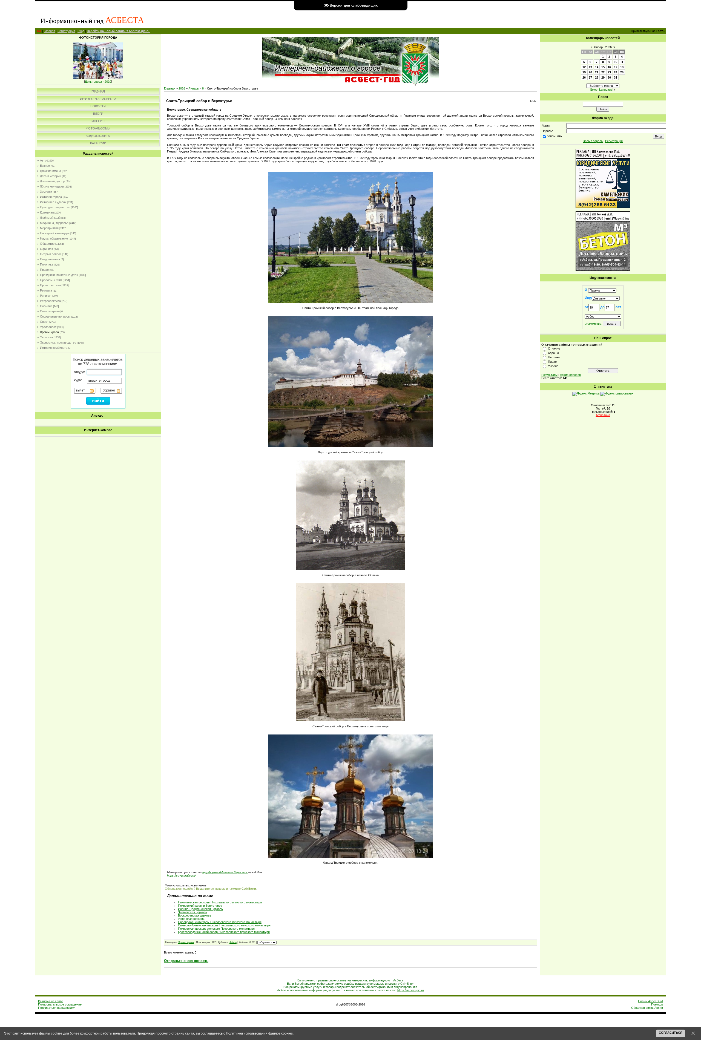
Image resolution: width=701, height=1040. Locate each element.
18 (622, 67)
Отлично (554, 348)
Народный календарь (55, 233)
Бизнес (45, 165)
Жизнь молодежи (52, 186)
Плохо (552, 361)
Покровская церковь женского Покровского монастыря (216, 928)
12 (584, 67)
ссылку (342, 980)
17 (615, 67)
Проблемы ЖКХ (51, 280)
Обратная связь (642, 1007)
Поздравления (50, 259)
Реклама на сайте (50, 1001)
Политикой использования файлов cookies (259, 1033)
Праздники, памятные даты (59, 274)
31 (615, 77)
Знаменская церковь (192, 912)
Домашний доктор (52, 181)
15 (603, 67)
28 (596, 77)
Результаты (549, 374)
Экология (46, 337)
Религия (45, 295)
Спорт (44, 321)
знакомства (593, 323)
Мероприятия (49, 228)
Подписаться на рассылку (56, 1007)
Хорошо (553, 353)
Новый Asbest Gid (650, 1001)
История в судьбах (53, 202)
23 (609, 72)
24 (615, 72)
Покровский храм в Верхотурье (200, 905)
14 (596, 67)
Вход (80, 31)
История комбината (53, 347)
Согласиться (670, 1032)
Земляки (46, 191)
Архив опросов (570, 374)
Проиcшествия (50, 285)
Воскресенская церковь (194, 915)
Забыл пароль (593, 141)
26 (584, 77)
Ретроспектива (50, 301)
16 (609, 67)
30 (609, 77)
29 (603, 77)
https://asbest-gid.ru (410, 990)
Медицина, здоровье (54, 222)
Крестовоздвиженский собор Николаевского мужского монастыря (224, 932)
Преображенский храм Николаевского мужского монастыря (220, 922)
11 (621, 62)
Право (44, 269)
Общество (47, 243)
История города (51, 196)
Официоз (46, 248)
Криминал (47, 212)
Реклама (46, 290)
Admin (233, 942)
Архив (658, 1007)
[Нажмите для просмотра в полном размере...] (350, 302)
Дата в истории (50, 176)
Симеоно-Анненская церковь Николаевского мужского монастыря (224, 925)
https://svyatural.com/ (181, 875)
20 (590, 72)
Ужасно (553, 366)
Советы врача (50, 311)
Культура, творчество (55, 207)
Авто (43, 160)
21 (596, 72)
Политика (46, 264)
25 (622, 72)
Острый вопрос (51, 254)
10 (615, 62)
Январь (193, 88)
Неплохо (554, 357)
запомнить (554, 136)
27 (590, 77)
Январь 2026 (603, 47)
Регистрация (66, 31)
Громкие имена (50, 170)
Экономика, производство (58, 342)
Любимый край (50, 217)
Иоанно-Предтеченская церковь (200, 909)
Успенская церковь (191, 918)
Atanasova (603, 415)
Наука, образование (54, 238)
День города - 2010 (98, 81)
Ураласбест (48, 327)
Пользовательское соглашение (60, 1004)
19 (584, 72)
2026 (182, 88)
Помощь (657, 1004)
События (46, 306)
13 (590, 67)
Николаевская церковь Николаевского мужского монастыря (220, 902)
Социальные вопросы (55, 316)
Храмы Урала (49, 332)
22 (603, 72)
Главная (49, 31)
